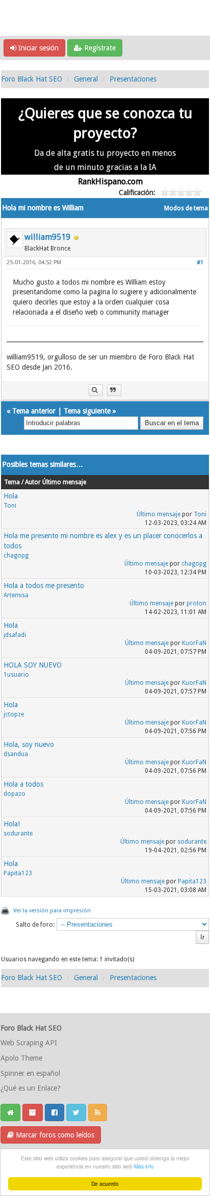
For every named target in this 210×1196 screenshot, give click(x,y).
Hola (11, 496)
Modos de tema (186, 208)
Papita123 (18, 873)
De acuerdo (105, 1183)
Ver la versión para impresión (52, 910)
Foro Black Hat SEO (31, 79)
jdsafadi (15, 634)
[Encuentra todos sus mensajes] (96, 390)
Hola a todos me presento (44, 585)
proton (196, 603)
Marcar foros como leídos (54, 1135)
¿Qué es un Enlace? (31, 1088)
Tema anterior (34, 411)
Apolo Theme (21, 1058)
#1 (200, 262)
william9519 (47, 237)
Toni (10, 505)
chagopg (16, 555)
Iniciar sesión (37, 48)
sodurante (18, 833)
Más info (144, 1166)
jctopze (14, 714)
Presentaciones (133, 79)
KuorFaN (194, 643)
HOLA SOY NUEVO (33, 665)
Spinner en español (30, 1073)
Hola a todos (23, 784)
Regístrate (99, 48)
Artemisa (16, 595)
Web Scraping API (29, 1043)
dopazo (14, 793)
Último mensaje (158, 514)
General (86, 79)
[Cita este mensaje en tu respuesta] (114, 390)
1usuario (16, 674)
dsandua (16, 754)
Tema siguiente (87, 411)
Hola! (12, 824)
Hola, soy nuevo (29, 744)
